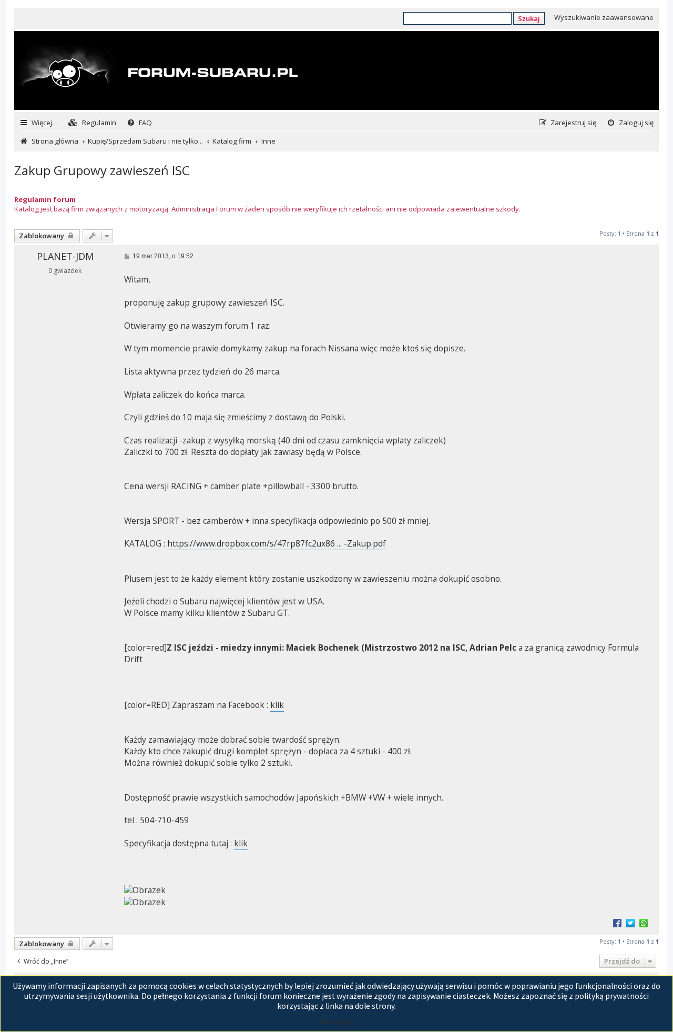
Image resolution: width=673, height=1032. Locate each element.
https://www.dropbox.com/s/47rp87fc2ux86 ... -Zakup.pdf (276, 543)
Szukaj (529, 18)
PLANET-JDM (65, 256)
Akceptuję (336, 1021)
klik (277, 705)
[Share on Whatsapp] (643, 922)
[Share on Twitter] (630, 922)
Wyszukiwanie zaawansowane (604, 17)
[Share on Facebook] (617, 922)
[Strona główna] (157, 71)
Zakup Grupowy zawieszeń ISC (102, 170)
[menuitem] (92, 122)
